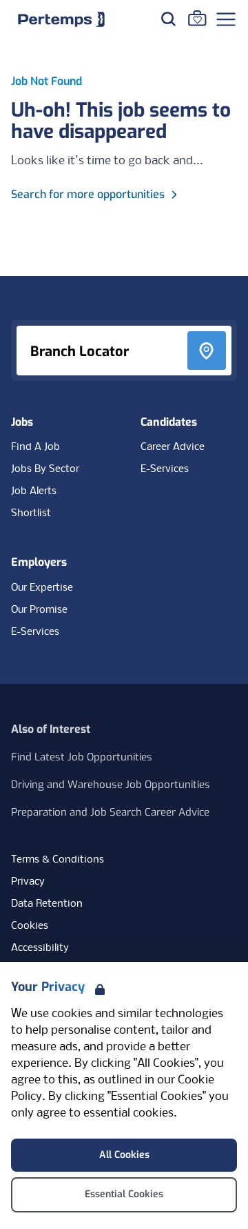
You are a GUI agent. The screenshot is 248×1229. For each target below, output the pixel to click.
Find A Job (35, 447)
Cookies (29, 926)
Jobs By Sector (45, 469)
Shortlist (31, 513)
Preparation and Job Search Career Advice (110, 812)
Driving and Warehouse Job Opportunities (110, 785)
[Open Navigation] (225, 19)
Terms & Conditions (57, 859)
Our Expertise (42, 587)
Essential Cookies (124, 1194)
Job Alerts (33, 491)
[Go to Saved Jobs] (197, 18)
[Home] (61, 19)
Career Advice (173, 447)
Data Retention (47, 904)
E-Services (165, 469)
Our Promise (39, 610)
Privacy (28, 881)
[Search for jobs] (168, 18)
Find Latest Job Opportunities (81, 757)
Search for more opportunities (88, 194)
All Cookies (124, 1154)
